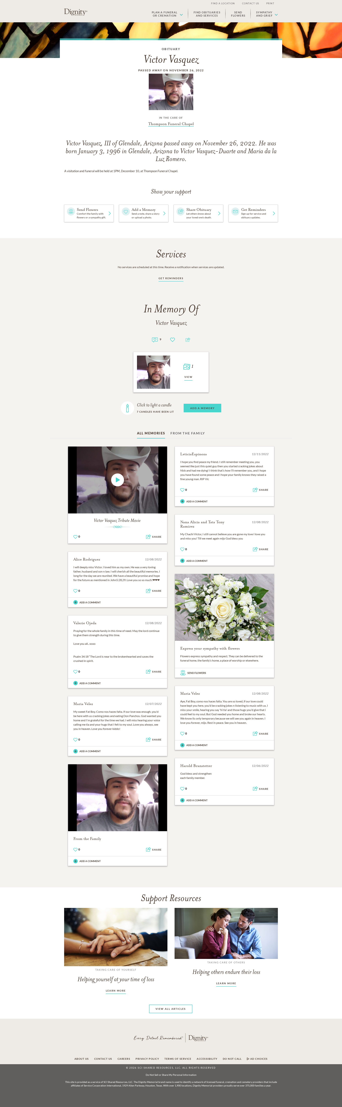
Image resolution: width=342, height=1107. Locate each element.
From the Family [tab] (187, 433)
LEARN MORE (116, 990)
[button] (167, 14)
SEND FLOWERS (196, 672)
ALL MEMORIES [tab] (151, 433)
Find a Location (223, 3)
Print (270, 3)
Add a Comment (197, 501)
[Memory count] (155, 339)
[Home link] (75, 12)
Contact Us (250, 3)
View (188, 376)
